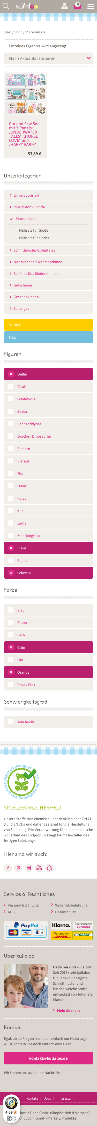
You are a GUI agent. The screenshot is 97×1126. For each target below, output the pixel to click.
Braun (22, 622)
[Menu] (90, 6)
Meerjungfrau (28, 535)
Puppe (22, 560)
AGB (11, 911)
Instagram (29, 868)
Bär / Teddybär (29, 423)
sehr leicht (25, 721)
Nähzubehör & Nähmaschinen (38, 261)
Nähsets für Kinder (34, 237)
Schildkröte (26, 398)
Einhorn (23, 448)
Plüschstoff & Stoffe (29, 206)
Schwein (24, 572)
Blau (21, 610)
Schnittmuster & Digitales (34, 250)
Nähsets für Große (33, 230)
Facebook (8, 868)
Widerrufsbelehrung (71, 905)
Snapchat (49, 868)
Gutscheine (23, 285)
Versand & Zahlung (23, 905)
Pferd (21, 548)
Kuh (20, 510)
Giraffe (22, 386)
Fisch (21, 473)
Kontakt (32, 1098)
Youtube (39, 868)
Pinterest (18, 868)
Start (8, 32)
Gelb (21, 634)
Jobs (47, 1098)
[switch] (11, 1118)
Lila (20, 659)
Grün (21, 647)
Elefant (23, 461)
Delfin (22, 374)
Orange (23, 672)
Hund (21, 485)
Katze (22, 498)
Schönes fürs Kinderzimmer (36, 273)
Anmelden (64, 6)
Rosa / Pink (26, 684)
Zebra (22, 411)
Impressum (65, 1098)
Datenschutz (65, 911)
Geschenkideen (26, 296)
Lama (21, 523)
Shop (18, 32)
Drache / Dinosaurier (34, 436)
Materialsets (26, 218)
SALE (17, 324)
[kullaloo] (28, 6)
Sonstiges (21, 308)
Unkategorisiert (26, 195)
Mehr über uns (68, 1010)
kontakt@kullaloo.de (48, 1058)
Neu (13, 337)
